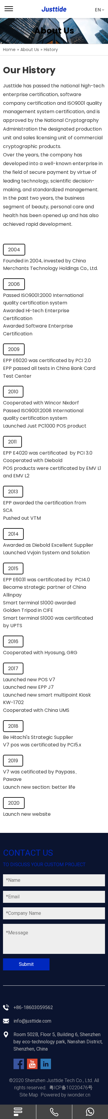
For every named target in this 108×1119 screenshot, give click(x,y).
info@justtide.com (32, 1021)
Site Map (29, 1095)
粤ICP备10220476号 (71, 1087)
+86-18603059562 (33, 1007)
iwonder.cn (79, 1095)
